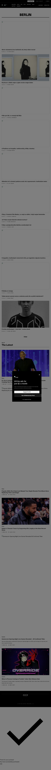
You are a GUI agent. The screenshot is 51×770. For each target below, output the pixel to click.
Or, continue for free (27, 399)
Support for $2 (26, 392)
